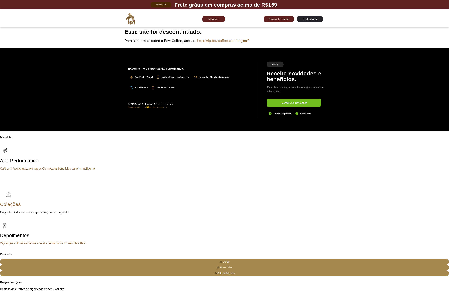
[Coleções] (8, 194)
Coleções (10, 204)
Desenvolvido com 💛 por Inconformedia (147, 107)
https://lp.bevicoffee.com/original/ (223, 41)
